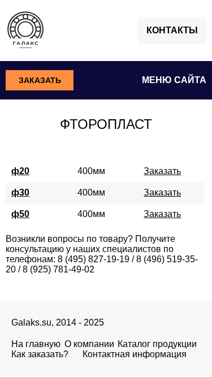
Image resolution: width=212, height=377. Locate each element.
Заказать (40, 80)
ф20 (20, 171)
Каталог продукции (157, 344)
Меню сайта (174, 80)
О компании (89, 344)
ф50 (20, 214)
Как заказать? (39, 354)
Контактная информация (135, 354)
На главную (35, 344)
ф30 (20, 192)
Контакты (172, 30)
